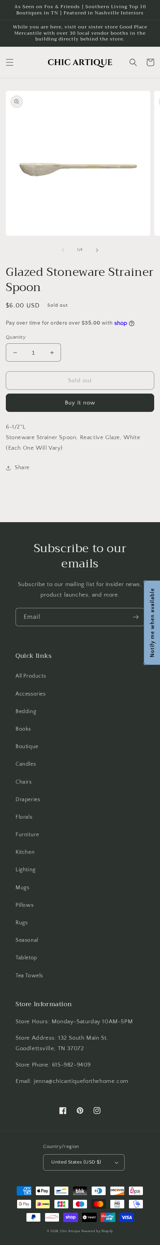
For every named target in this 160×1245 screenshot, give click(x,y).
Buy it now (80, 402)
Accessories (31, 694)
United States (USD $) (76, 1162)
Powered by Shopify (97, 1231)
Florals (24, 817)
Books (23, 729)
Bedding (26, 711)
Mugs (22, 888)
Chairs (24, 782)
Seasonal (27, 940)
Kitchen (25, 852)
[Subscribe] (135, 617)
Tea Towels (29, 976)
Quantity (16, 337)
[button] (9, 62)
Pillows (24, 905)
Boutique (27, 746)
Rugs (22, 923)
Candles (26, 764)
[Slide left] (62, 250)
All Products (31, 676)
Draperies (28, 799)
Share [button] (22, 467)
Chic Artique (70, 1231)
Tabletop (26, 958)
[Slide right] (97, 250)
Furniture (27, 835)
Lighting (26, 870)
